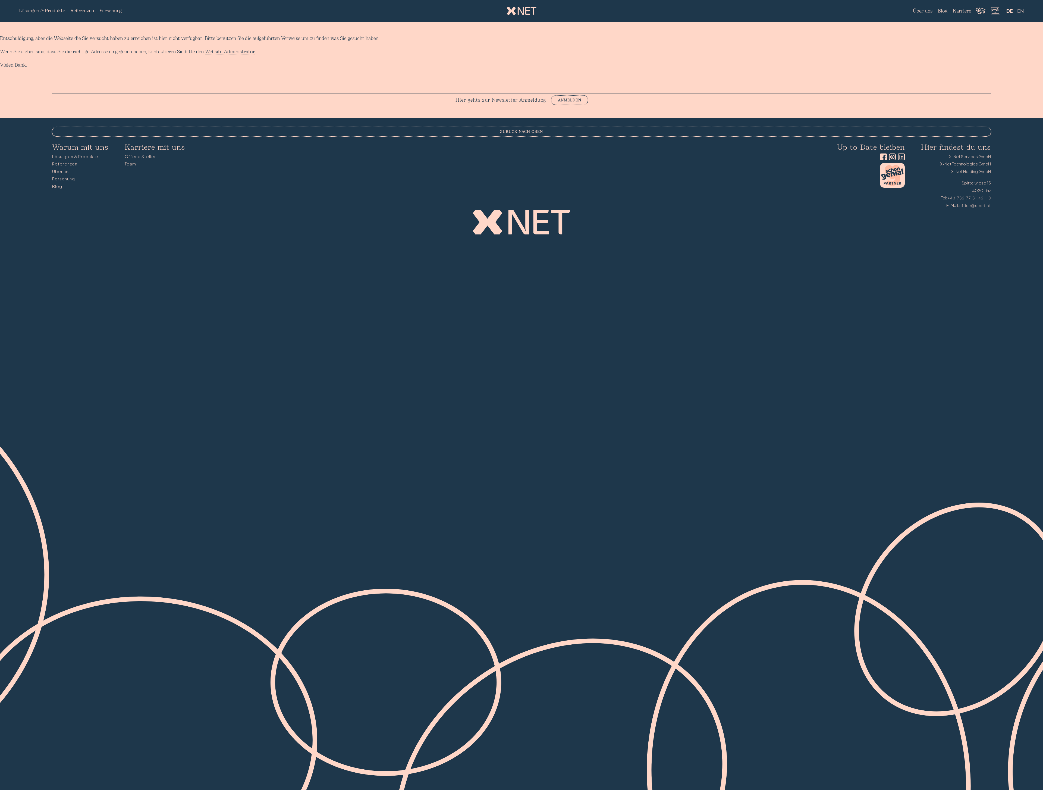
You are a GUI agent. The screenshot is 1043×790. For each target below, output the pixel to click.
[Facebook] (882, 157)
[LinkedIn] (900, 157)
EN (1020, 11)
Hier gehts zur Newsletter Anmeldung (500, 100)
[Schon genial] (892, 186)
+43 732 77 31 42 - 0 (969, 198)
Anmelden (569, 100)
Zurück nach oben (521, 131)
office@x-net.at (975, 205)
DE (1009, 11)
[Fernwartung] (995, 14)
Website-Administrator (230, 51)
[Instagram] (891, 157)
